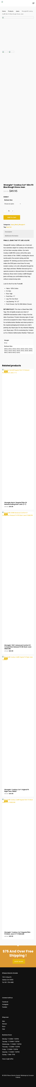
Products (10, 11)
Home (4, 11)
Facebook (5, 1002)
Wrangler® (22, 224)
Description (8, 232)
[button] (33, 3)
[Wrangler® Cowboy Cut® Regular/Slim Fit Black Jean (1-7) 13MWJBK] (18, 863)
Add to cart (11, 217)
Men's (16, 224)
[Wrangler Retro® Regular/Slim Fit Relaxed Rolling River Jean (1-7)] (18, 434)
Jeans (17, 11)
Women (4, 1024)
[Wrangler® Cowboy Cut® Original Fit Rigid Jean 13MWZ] (18, 721)
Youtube (4, 1007)
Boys (3, 1026)
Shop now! (18, 961)
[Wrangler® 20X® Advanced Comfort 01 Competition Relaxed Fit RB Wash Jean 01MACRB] (18, 576)
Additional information (11, 236)
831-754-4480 (9, 982)
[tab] (18, 232)
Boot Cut (8, 227)
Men (3, 1021)
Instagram (5, 1004)
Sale (3, 1029)
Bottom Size (8, 200)
